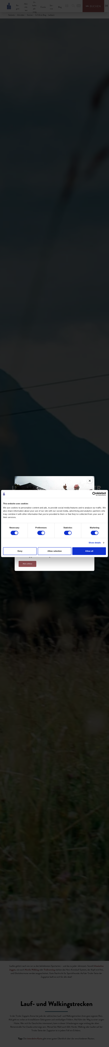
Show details (95, 543)
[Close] (89, 480)
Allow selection (54, 551)
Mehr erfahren (27, 564)
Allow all (89, 551)
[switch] (41, 533)
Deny (20, 551)
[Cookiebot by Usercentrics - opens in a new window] (94, 494)
